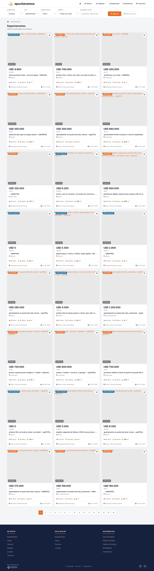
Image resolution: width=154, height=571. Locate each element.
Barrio (60, 10)
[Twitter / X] (145, 566)
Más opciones (131, 14)
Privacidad (70, 566)
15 (108, 512)
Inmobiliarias (114, 4)
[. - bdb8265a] (124, 466)
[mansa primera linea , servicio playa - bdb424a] (29, 49)
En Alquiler (100, 4)
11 (89, 512)
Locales (10, 552)
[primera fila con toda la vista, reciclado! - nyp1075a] (29, 406)
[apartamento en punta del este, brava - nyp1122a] (124, 406)
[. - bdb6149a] (124, 228)
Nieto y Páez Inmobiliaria (66, 87)
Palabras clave (86, 10)
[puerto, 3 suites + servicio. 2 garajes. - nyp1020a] (77, 347)
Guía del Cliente (108, 537)
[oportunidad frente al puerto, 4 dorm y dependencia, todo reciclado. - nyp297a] (124, 109)
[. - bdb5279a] (29, 168)
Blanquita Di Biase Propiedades (19, 87)
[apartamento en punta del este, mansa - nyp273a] (77, 109)
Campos (10, 548)
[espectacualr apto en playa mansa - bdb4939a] (29, 109)
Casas (9, 540)
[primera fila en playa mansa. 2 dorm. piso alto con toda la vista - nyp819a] (77, 287)
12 (94, 512)
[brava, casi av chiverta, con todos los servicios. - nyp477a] (77, 168)
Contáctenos (128, 4)
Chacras (10, 544)
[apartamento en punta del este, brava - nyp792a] (29, 287)
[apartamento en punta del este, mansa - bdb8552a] (29, 466)
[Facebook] (140, 566)
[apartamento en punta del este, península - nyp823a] (124, 287)
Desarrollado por (13, 565)
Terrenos (10, 555)
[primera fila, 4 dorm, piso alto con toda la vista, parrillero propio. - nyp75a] (77, 49)
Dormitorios (45, 10)
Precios (78, 566)
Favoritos (141, 4)
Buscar (116, 14)
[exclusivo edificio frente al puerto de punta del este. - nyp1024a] (124, 347)
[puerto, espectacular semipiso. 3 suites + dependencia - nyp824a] (29, 347)
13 (99, 512)
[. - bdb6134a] (29, 228)
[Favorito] (49, 35)
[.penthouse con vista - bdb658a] (124, 49)
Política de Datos (109, 540)
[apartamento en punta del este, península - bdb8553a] (77, 466)
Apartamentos (16, 22)
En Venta (87, 4)
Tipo (25, 10)
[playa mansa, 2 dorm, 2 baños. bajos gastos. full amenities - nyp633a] (77, 228)
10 (84, 512)
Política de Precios (110, 544)
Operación (11, 10)
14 (104, 512)
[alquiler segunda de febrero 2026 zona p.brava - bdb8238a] (77, 406)
